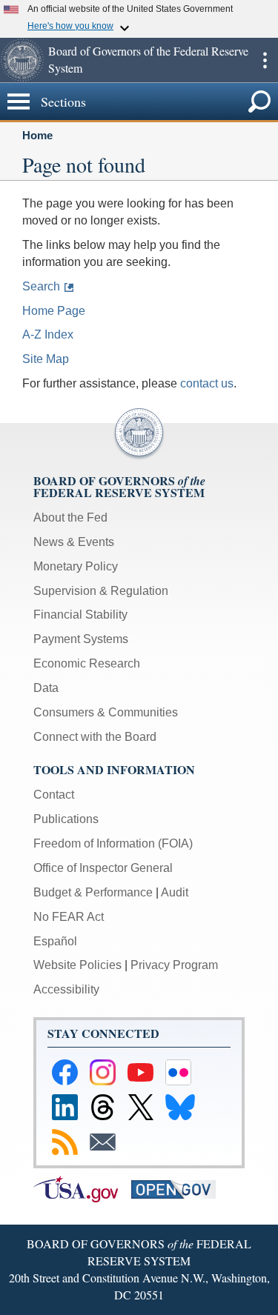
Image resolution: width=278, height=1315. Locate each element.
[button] (22, 60)
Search (41, 286)
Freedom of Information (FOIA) (113, 843)
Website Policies (77, 965)
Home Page (53, 310)
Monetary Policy (75, 566)
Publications (66, 819)
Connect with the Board (94, 736)
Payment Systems (80, 639)
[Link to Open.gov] (178, 1188)
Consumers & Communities (105, 712)
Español (55, 941)
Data (46, 688)
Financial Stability (80, 614)
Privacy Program (174, 965)
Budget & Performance (93, 892)
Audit (174, 892)
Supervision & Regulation (100, 591)
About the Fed (70, 517)
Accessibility (66, 989)
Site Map (45, 359)
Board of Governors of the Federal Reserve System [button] (148, 59)
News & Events (73, 542)
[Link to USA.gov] (82, 1188)
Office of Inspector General (103, 868)
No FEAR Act (68, 916)
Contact (53, 794)
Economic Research (86, 663)
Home (37, 135)
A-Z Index (47, 334)
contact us (207, 383)
